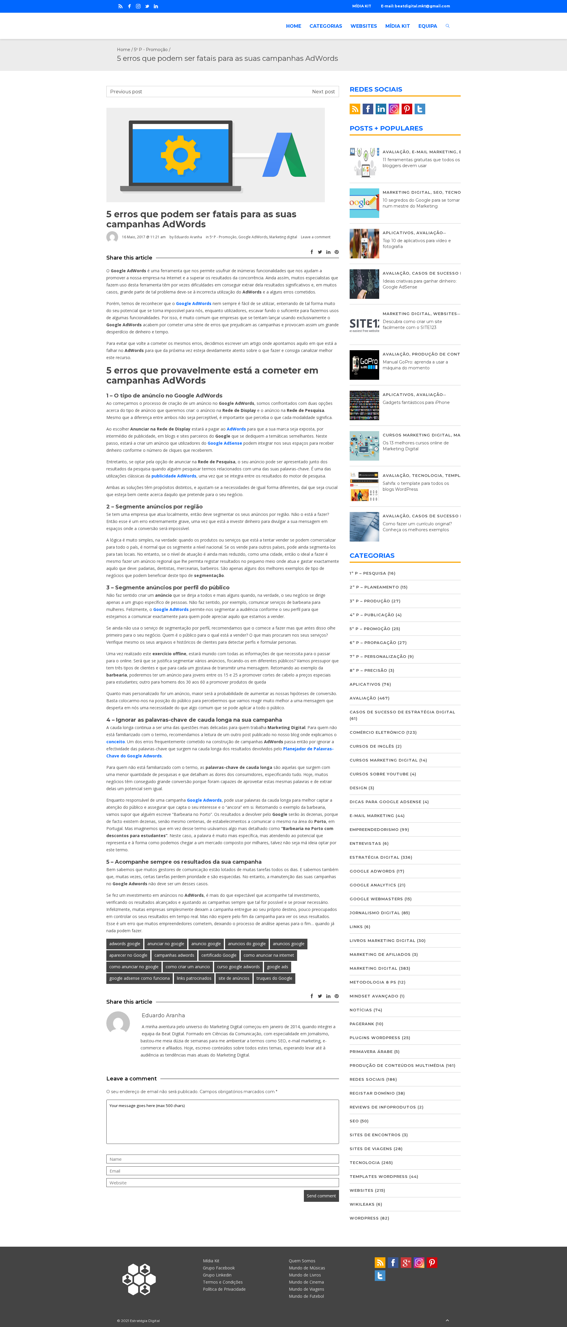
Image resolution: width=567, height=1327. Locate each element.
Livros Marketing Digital (383, 940)
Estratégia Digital (375, 857)
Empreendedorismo (374, 829)
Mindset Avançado (374, 996)
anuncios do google (247, 943)
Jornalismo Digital (375, 912)
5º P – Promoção (370, 628)
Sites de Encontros (375, 1134)
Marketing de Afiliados (380, 954)
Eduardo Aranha (188, 236)
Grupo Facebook (219, 1268)
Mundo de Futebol (306, 1296)
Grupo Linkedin (217, 1275)
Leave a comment (315, 236)
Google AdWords (253, 236)
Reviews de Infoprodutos (383, 1107)
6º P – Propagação (373, 642)
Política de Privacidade (224, 1289)
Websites (445, 313)
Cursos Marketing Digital (417, 435)
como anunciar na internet (269, 955)
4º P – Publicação (372, 614)
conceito (115, 741)
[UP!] (447, 1320)
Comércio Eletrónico (377, 732)
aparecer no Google (128, 955)
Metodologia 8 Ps (373, 982)
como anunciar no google (134, 966)
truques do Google (274, 978)
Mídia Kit (211, 1261)
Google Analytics (373, 885)
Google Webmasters (376, 898)
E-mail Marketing (434, 151)
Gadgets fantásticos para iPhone (416, 402)
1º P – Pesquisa (368, 573)
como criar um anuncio (188, 966)
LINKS (356, 926)
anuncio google (206, 943)
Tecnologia (460, 192)
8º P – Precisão (368, 670)
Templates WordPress (379, 1176)
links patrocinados (194, 978)
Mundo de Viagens (306, 1289)
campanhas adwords (174, 955)
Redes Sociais (367, 1079)
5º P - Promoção (151, 49)
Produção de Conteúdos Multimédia (459, 354)
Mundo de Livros (305, 1275)
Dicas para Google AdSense (385, 801)
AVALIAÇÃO (396, 151)
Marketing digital (283, 236)
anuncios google (288, 943)
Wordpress (364, 1218)
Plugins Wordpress (375, 1037)
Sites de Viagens (371, 1148)
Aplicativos (398, 232)
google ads (277, 966)
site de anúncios (234, 978)
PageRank (362, 1023)
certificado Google (219, 955)
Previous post (126, 91)
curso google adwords (238, 966)
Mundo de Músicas (307, 1268)
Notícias (361, 1010)
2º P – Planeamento (374, 587)
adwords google (124, 943)
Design (358, 787)
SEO (437, 192)
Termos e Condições (223, 1282)
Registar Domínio (372, 1093)
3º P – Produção (370, 601)
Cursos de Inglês (372, 746)
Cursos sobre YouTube (379, 774)
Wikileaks (362, 1204)
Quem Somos (302, 1261)
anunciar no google (165, 943)
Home (123, 49)
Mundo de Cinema (306, 1282)
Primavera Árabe (371, 1051)
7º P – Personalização (378, 656)
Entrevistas (365, 843)
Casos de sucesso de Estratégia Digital (402, 712)
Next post (323, 91)
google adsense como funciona (139, 978)
